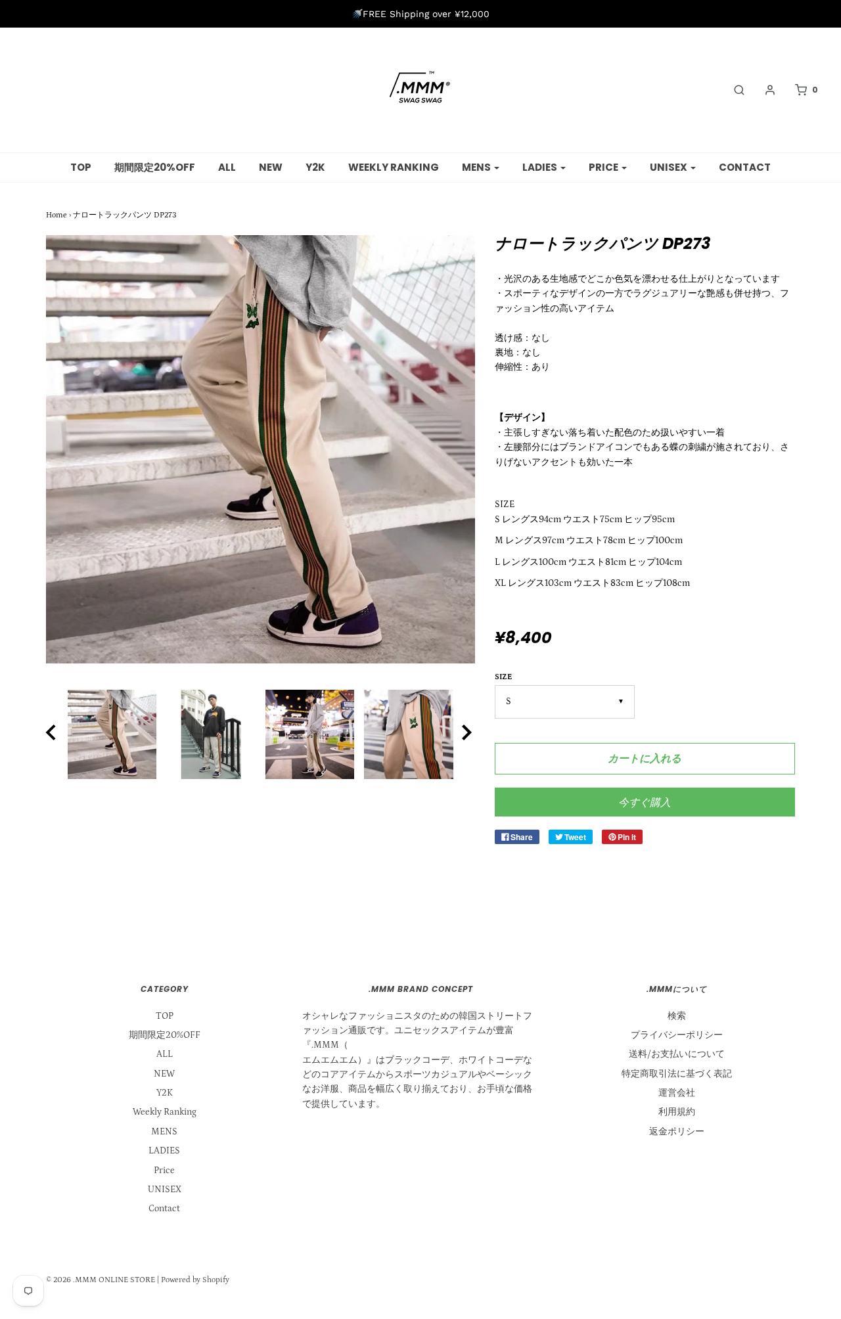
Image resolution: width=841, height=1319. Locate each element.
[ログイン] (763, 90)
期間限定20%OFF (154, 167)
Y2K (315, 167)
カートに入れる (644, 758)
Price (164, 1170)
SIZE (503, 677)
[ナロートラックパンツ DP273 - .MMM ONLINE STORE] (112, 734)
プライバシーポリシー (677, 1035)
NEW (271, 167)
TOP (80, 167)
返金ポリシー (676, 1132)
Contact (745, 167)
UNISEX (164, 1189)
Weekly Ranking (393, 167)
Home (56, 215)
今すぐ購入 (644, 802)
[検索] (732, 90)
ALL (227, 167)
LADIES (164, 1151)
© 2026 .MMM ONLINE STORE (100, 1280)
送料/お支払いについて (677, 1054)
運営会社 (676, 1093)
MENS (164, 1132)
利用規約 (676, 1112)
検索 (677, 1016)
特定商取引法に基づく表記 (677, 1074)
